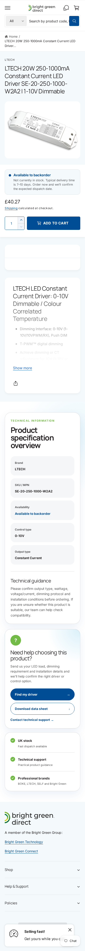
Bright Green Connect (21, 851)
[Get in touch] (66, 8)
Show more (22, 368)
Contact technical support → (32, 720)
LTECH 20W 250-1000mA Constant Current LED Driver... (40, 43)
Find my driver (42, 694)
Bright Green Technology (24, 842)
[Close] (70, 929)
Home (13, 36)
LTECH (10, 59)
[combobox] (54, 21)
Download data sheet (42, 709)
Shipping (11, 208)
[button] (7, 8)
